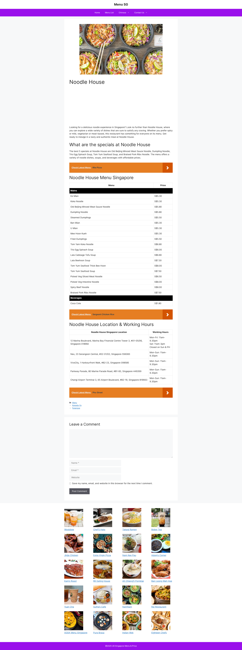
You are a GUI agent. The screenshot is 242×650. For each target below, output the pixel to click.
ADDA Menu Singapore (75, 632)
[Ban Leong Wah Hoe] (160, 570)
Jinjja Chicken (71, 555)
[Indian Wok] (131, 621)
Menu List (109, 12)
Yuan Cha (69, 607)
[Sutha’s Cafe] (102, 595)
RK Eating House (101, 581)
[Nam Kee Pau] (131, 544)
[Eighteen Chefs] (160, 621)
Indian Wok (127, 632)
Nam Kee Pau (129, 555)
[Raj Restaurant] (160, 595)
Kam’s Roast (70, 581)
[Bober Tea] (160, 518)
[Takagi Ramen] (131, 518)
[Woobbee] (73, 518)
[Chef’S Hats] (102, 518)
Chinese (122, 12)
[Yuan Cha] (73, 595)
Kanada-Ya (76, 405)
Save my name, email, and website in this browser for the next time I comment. (112, 483)
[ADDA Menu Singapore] (73, 621)
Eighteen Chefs (159, 632)
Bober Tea (156, 529)
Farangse (76, 408)
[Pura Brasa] (102, 621)
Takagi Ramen (129, 529)
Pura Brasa (98, 632)
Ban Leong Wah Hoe (161, 581)
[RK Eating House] (102, 570)
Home (97, 12)
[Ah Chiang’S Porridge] (131, 570)
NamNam (127, 607)
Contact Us (139, 12)
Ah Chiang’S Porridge (133, 581)
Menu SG (121, 4)
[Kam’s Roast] (73, 570)
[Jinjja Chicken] (73, 544)
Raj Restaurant (158, 607)
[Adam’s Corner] (160, 544)
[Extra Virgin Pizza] (102, 544)
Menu (74, 403)
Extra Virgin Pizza (102, 555)
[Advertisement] (121, 107)
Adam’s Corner (158, 555)
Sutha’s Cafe (99, 607)
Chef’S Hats (99, 529)
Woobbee (69, 529)
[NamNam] (131, 595)
